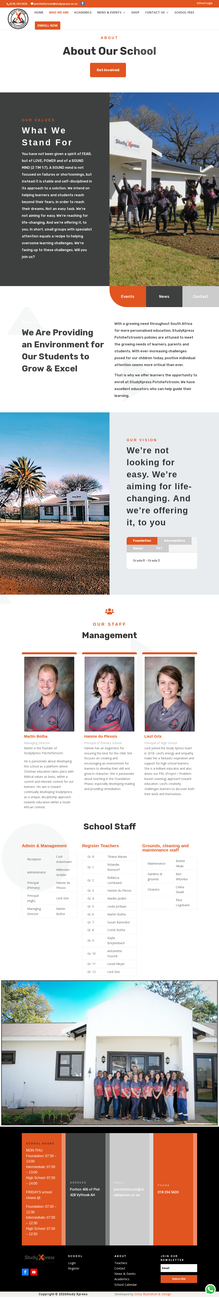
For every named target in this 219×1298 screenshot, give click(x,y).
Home (38, 12)
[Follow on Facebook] (25, 1272)
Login (72, 1263)
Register (73, 1268)
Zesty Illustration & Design (153, 1294)
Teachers (120, 1263)
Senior (138, 548)
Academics (83, 12)
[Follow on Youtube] (33, 1272)
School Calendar (125, 1285)
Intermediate (174, 541)
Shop (135, 12)
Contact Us (155, 12)
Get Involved (108, 70)
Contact (201, 296)
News (164, 296)
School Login (205, 3)
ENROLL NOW (47, 25)
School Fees (184, 12)
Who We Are (59, 12)
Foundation (142, 541)
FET (159, 548)
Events (127, 296)
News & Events (109, 12)
